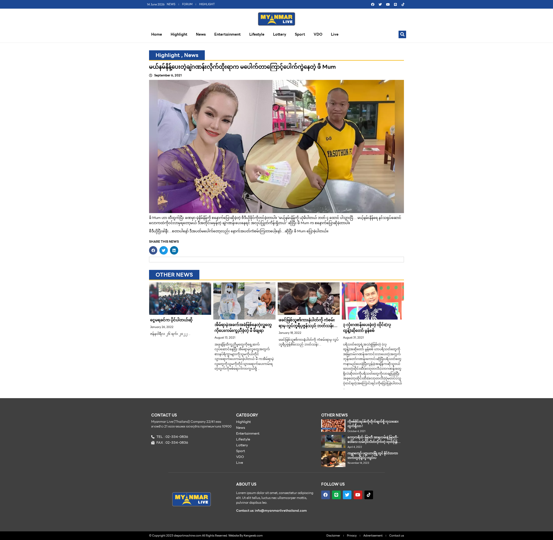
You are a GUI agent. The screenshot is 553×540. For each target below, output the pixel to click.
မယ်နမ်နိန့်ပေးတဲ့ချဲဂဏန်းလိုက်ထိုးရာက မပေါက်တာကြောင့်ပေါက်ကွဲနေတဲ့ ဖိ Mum (242, 66)
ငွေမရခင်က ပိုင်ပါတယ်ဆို (171, 320)
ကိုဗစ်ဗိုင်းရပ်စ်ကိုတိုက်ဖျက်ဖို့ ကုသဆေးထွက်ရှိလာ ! (373, 423)
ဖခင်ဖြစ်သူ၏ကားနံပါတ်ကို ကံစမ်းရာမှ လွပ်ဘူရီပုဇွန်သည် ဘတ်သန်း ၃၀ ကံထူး (307, 326)
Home (156, 34)
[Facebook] (372, 4)
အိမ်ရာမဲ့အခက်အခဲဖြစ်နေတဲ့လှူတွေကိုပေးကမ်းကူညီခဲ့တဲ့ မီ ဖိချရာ (243, 327)
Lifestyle (256, 34)
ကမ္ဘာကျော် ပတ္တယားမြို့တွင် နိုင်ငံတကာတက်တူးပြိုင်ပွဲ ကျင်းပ (373, 455)
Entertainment (227, 34)
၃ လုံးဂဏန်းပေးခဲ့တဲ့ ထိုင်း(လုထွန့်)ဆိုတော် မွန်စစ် (367, 327)
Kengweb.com (253, 535)
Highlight (179, 34)
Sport (300, 34)
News (201, 34)
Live (334, 34)
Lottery (279, 34)
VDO (318, 34)
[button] (402, 34)
